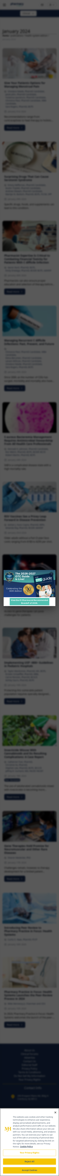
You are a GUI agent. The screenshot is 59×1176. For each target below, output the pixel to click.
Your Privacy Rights (29, 1152)
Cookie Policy (26, 1146)
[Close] (55, 1112)
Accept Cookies (29, 1170)
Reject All (29, 1161)
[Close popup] (51, 574)
